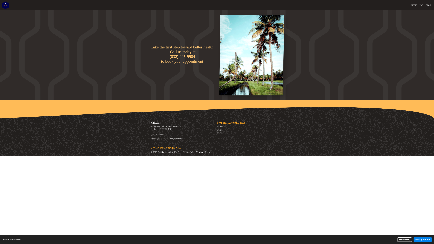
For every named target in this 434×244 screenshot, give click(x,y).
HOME (414, 5)
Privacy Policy (189, 152)
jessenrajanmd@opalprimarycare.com (166, 138)
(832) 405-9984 (157, 134)
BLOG (428, 5)
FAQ (421, 5)
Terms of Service (203, 152)
